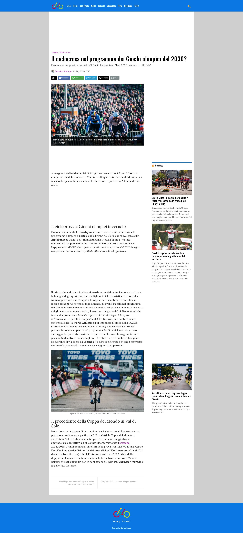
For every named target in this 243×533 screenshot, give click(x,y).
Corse (93, 5)
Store (69, 5)
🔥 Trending (157, 165)
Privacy (116, 521)
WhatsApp (78, 78)
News (75, 5)
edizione (124, 442)
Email (116, 78)
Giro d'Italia (84, 5)
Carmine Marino (63, 71)
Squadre (101, 5)
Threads (104, 78)
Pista (120, 5)
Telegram (92, 78)
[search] (189, 6)
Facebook (65, 78)
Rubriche (128, 5)
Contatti (126, 521)
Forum (136, 5)
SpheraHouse (126, 528)
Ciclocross (111, 5)
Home (55, 52)
